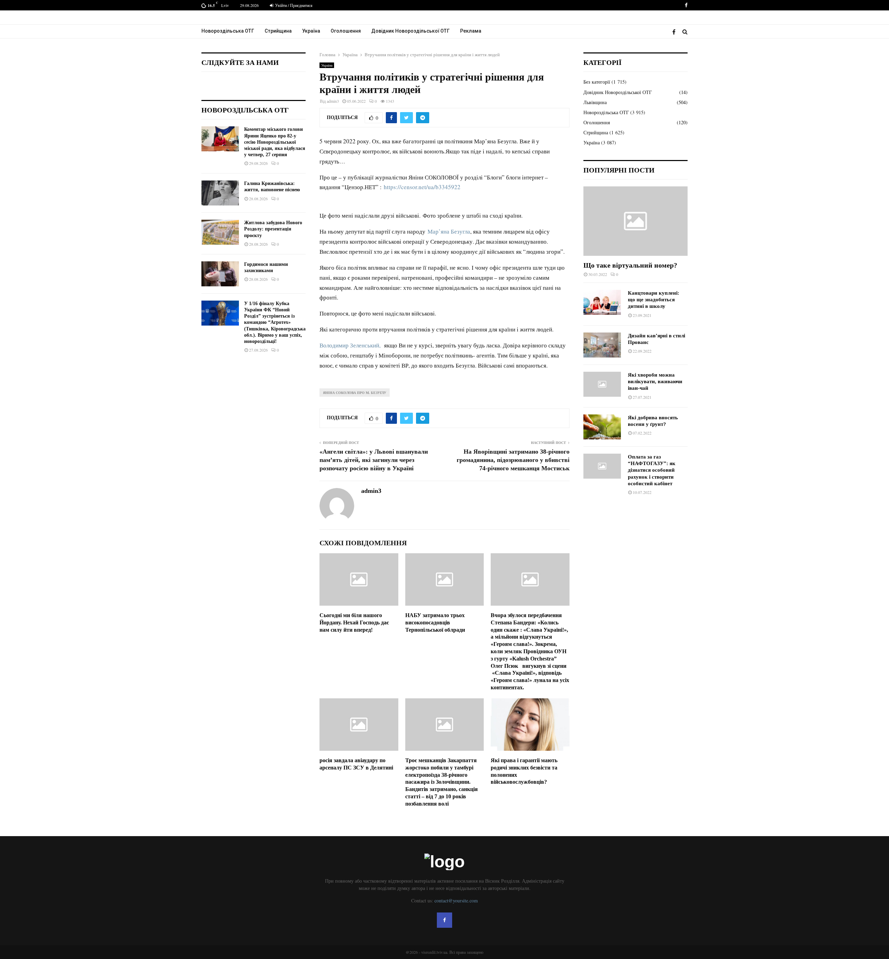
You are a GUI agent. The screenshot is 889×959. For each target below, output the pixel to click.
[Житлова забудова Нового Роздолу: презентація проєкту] (220, 232)
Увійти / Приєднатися (293, 5)
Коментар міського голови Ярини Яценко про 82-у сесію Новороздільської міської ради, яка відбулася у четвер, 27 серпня (274, 142)
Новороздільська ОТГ (227, 31)
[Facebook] (675, 32)
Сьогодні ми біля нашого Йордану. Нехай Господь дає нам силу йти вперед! (354, 622)
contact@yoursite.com (456, 900)
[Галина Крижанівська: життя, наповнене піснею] (220, 192)
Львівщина (595, 102)
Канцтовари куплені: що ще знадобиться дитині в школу (653, 299)
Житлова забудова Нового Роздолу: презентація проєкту (273, 229)
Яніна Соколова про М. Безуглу (354, 392)
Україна (311, 31)
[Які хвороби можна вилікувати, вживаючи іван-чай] (602, 384)
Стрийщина (278, 31)
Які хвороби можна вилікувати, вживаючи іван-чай (655, 381)
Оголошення (346, 31)
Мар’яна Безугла (448, 231)
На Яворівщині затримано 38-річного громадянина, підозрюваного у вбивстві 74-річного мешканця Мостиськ (513, 460)
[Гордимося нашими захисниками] (220, 273)
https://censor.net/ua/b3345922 (422, 187)
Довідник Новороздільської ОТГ (410, 31)
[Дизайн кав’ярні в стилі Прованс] (602, 345)
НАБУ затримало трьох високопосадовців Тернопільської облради (435, 622)
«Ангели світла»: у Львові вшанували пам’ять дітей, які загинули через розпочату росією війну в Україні (373, 460)
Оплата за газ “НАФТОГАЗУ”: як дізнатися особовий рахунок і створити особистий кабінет (651, 470)
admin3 (333, 101)
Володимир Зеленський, (350, 345)
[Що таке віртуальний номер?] (635, 221)
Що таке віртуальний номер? (630, 265)
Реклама (470, 31)
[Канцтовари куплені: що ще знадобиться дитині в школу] (602, 302)
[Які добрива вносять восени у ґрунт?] (602, 426)
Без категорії (596, 81)
